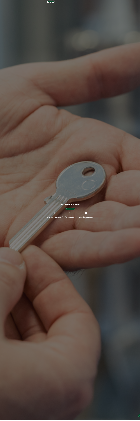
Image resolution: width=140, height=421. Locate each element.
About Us (88, 1)
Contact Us (91, 1)
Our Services (84, 1)
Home (81, 1)
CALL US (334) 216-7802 (70, 208)
